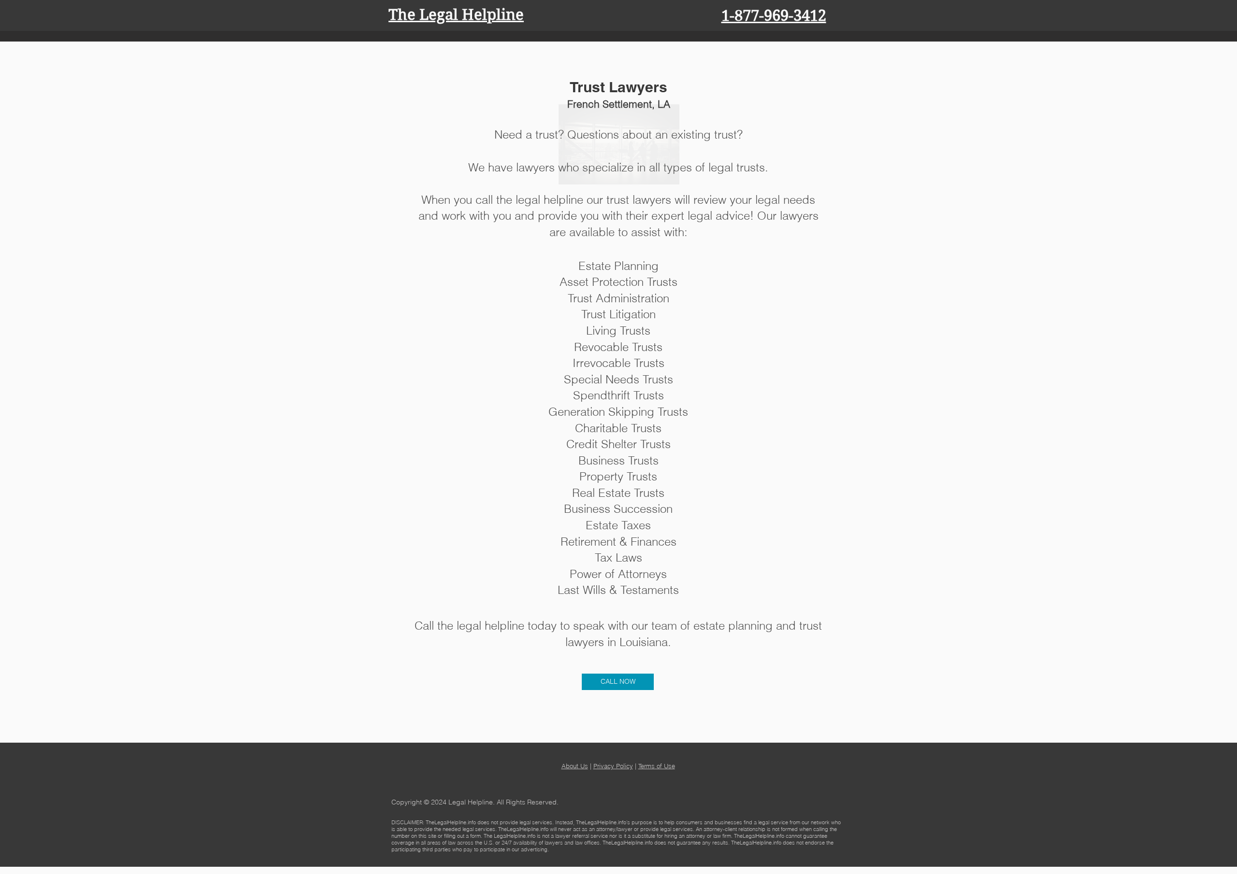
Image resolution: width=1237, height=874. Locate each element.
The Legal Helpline (456, 15)
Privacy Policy (613, 766)
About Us (574, 766)
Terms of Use (656, 766)
